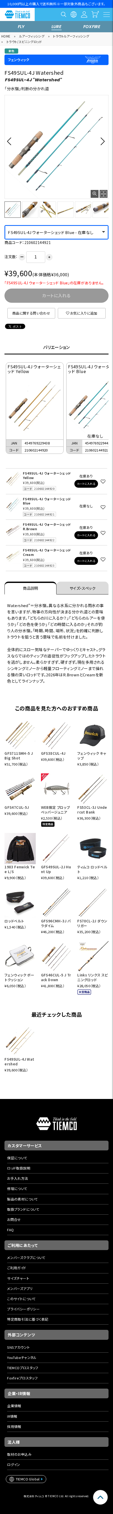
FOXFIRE (92, 27)
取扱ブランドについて (23, 1209)
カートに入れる (86, 484)
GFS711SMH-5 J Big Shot (18, 756)
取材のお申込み (19, 1454)
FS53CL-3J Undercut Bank (92, 810)
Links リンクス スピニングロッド (92, 977)
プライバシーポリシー (23, 1308)
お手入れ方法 (17, 1178)
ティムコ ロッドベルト (92, 869)
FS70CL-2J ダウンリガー (92, 923)
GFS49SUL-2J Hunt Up (56, 869)
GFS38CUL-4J (53, 753)
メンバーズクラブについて (26, 1257)
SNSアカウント (18, 1347)
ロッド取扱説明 (18, 1168)
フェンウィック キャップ (91, 756)
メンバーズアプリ (20, 1288)
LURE (57, 27)
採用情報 (14, 1426)
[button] (10, 141)
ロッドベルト (14, 920)
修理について (17, 1188)
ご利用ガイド (16, 1267)
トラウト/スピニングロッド (24, 41)
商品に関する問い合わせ (31, 313)
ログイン (13, 1464)
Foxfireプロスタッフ (22, 1377)
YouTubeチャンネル (22, 1357)
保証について (17, 1157)
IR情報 (12, 1416)
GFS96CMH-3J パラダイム (56, 923)
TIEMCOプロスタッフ (22, 1367)
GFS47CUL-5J (16, 807)
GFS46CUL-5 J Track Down (56, 977)
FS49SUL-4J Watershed (19, 1061)
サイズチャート (18, 1278)
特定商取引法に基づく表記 (27, 1319)
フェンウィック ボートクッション (19, 977)
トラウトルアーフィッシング (71, 36)
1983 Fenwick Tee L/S (19, 869)
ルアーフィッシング (32, 36)
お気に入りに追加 (83, 313)
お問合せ (14, 1219)
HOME (6, 36)
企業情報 (14, 1405)
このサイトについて (21, 1298)
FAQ (10, 1229)
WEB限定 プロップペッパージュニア (55, 810)
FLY (21, 27)
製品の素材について (22, 1199)
